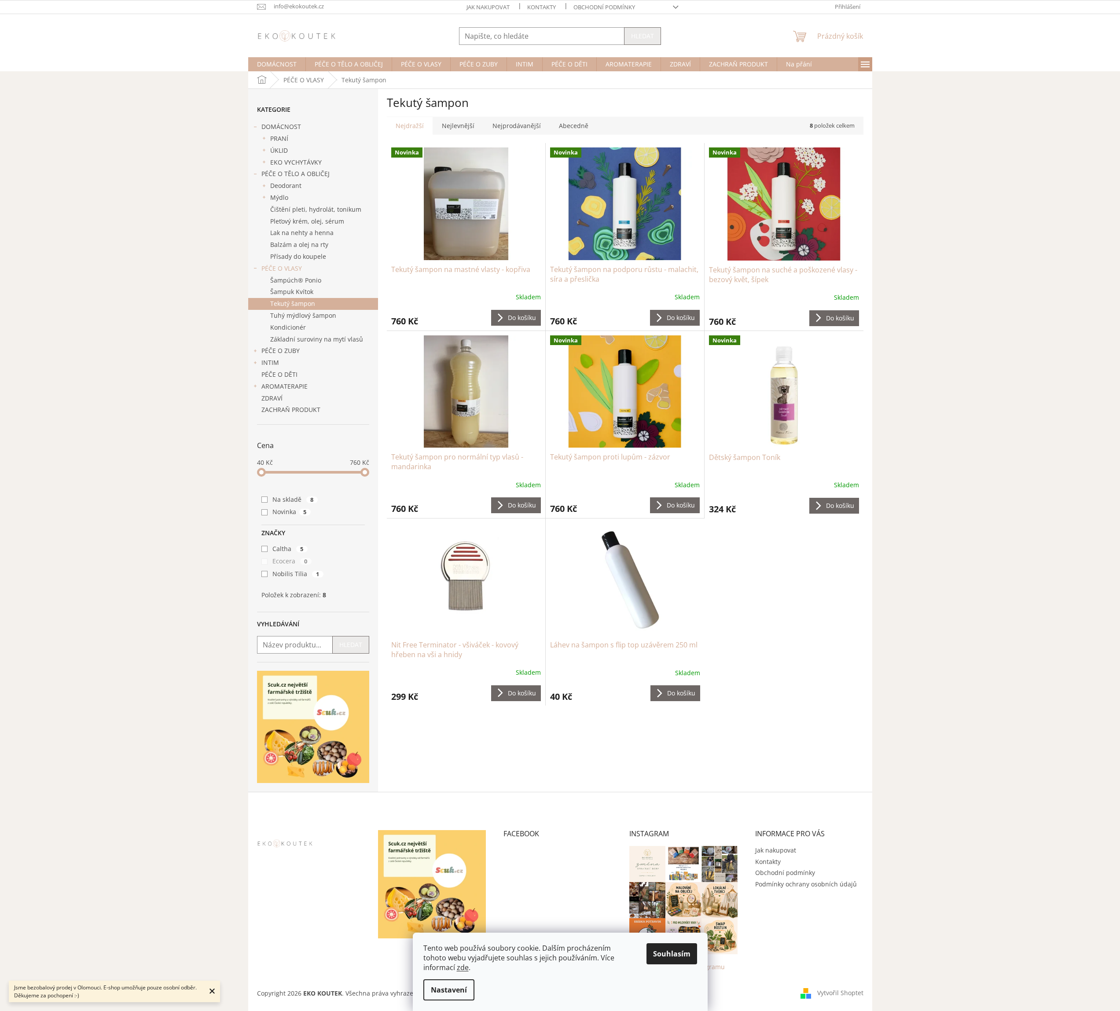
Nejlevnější (458, 125)
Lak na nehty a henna (302, 232)
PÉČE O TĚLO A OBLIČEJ (295, 173)
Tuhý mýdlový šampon (303, 315)
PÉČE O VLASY (281, 268)
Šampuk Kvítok (291, 291)
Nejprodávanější (516, 125)
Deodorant (285, 185)
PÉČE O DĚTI (279, 374)
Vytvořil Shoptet (840, 993)
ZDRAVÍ (272, 398)
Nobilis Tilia (295, 574)
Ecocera (290, 561)
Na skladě (293, 499)
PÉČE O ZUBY (280, 350)
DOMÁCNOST (281, 126)
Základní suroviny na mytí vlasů (316, 339)
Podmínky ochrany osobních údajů (806, 884)
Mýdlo (279, 197)
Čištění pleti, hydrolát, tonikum (315, 209)
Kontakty (541, 7)
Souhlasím (671, 954)
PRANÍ (279, 138)
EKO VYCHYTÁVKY (296, 162)
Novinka (289, 511)
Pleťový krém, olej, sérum (307, 221)
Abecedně (573, 125)
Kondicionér (288, 327)
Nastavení (449, 990)
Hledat (642, 36)
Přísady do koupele (298, 256)
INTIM (270, 362)
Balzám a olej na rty (299, 244)
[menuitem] (276, 64)
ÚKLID (279, 150)
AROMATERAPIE (284, 386)
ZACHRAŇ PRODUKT (290, 409)
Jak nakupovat (488, 7)
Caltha (288, 548)
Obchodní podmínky (604, 7)
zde (463, 967)
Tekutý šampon (292, 303)
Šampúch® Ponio (295, 280)
